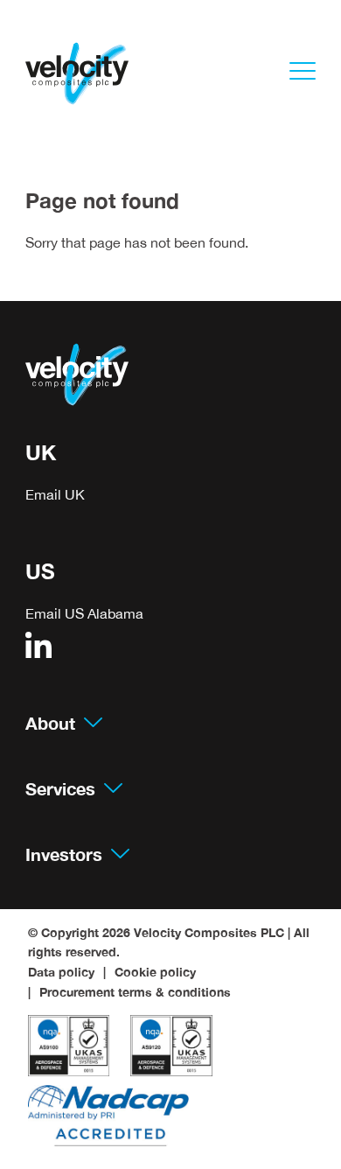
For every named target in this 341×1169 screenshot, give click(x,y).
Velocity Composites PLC (209, 933)
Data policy (61, 972)
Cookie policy (155, 972)
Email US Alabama (84, 613)
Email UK (55, 494)
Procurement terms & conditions (135, 992)
